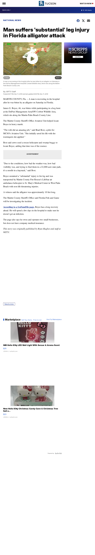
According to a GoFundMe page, (19, 206)
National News (12, 20)
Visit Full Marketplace (54, 319)
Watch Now (86, 3)
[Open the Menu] (4, 3)
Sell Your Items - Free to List (31, 320)
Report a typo (9, 304)
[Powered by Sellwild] (58, 453)
